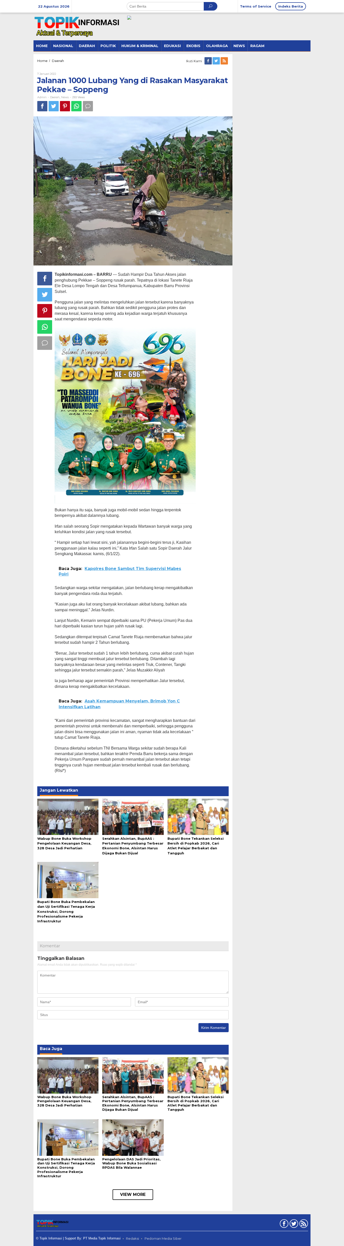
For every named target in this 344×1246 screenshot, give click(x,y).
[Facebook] (208, 61)
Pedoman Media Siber (163, 1238)
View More (133, 1194)
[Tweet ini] (54, 106)
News (65, 97)
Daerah (55, 97)
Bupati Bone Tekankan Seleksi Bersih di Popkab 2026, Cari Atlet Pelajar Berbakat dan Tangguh (195, 1103)
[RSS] (225, 61)
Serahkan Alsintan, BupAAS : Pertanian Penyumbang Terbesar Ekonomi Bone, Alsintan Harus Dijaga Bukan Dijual (132, 1103)
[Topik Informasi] (77, 26)
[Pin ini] (65, 106)
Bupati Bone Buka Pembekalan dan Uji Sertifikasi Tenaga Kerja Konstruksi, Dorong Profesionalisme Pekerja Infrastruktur (66, 911)
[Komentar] (88, 106)
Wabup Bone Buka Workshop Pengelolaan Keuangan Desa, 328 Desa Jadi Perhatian (64, 843)
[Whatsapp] (76, 106)
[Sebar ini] (42, 106)
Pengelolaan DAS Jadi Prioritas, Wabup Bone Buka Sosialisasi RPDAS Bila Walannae (131, 1163)
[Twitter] (217, 61)
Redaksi (132, 1238)
